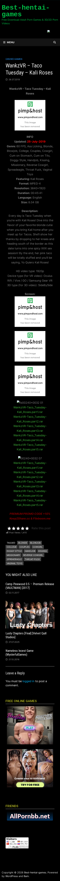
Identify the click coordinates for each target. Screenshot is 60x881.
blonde (22, 542)
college (11, 547)
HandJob (30, 551)
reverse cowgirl (33, 555)
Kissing (42, 551)
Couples (25, 547)
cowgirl (38, 547)
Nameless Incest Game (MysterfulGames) (20, 652)
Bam (26, 876)
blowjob (35, 542)
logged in (28, 681)
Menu (10, 42)
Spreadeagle (14, 559)
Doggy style (14, 551)
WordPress (11, 876)
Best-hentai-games (26, 11)
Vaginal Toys (14, 563)
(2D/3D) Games (14, 59)
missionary (13, 555)
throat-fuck (32, 559)
